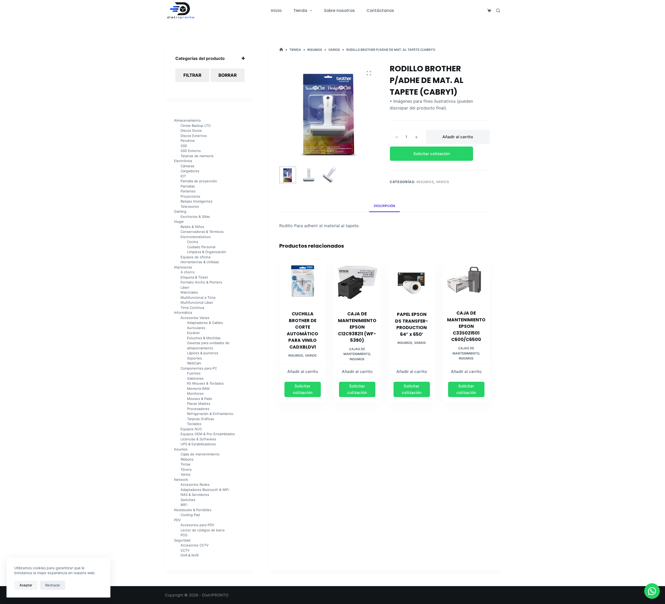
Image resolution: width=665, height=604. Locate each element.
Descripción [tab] (384, 206)
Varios (442, 182)
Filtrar (192, 75)
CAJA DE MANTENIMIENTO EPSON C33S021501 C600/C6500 (466, 326)
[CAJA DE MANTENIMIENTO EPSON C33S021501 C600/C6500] (466, 280)
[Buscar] (498, 10)
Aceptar (25, 585)
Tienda (300, 10)
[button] (440, 154)
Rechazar (52, 585)
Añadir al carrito (457, 136)
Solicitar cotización (431, 153)
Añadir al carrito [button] (302, 371)
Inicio (276, 10)
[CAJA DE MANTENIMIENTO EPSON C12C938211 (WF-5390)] (357, 281)
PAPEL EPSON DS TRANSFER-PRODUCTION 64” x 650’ (411, 324)
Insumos (425, 182)
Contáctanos (380, 10)
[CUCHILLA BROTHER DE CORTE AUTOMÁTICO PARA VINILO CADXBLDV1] (302, 281)
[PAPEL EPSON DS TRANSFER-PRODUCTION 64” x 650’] (411, 281)
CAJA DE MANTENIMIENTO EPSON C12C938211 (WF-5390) (357, 327)
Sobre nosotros (339, 10)
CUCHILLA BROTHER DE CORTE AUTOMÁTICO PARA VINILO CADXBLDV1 (302, 330)
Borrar (227, 75)
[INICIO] (281, 50)
